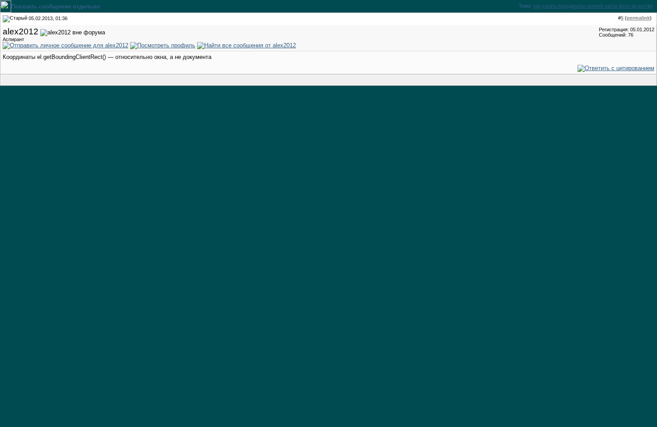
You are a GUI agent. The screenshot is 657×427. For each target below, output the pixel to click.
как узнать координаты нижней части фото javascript (593, 5)
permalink (638, 18)
